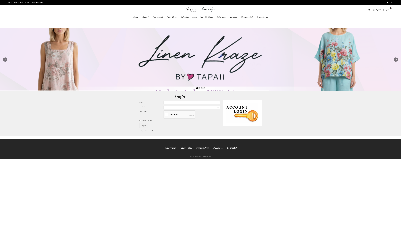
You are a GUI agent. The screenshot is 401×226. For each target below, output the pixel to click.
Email (141, 102)
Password (142, 107)
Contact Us (232, 148)
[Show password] (218, 107)
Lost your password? (146, 131)
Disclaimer (218, 148)
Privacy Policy (170, 148)
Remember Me (146, 120)
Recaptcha (143, 112)
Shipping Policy (203, 148)
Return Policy (186, 148)
